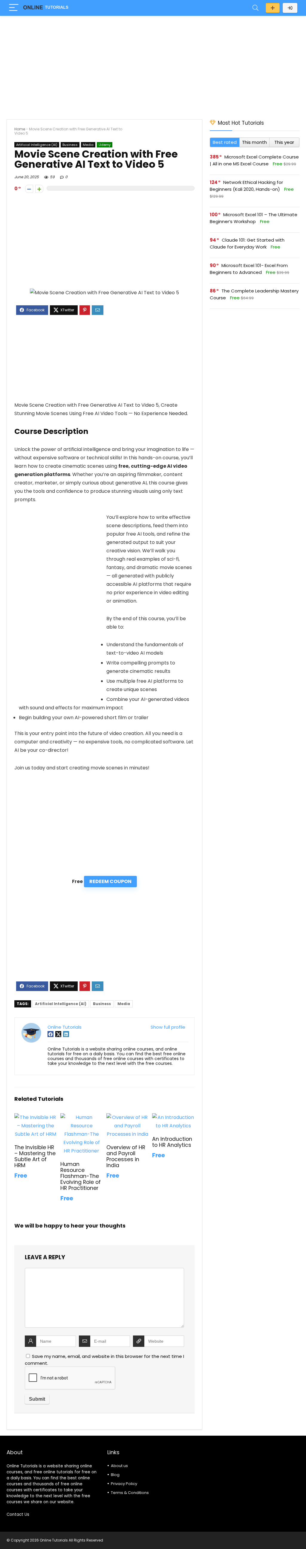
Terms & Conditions (130, 1492)
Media (88, 144)
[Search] (255, 8)
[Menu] (14, 8)
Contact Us (18, 1514)
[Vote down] (29, 189)
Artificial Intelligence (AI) (36, 144)
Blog (115, 1475)
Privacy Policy (124, 1484)
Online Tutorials (65, 1027)
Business (70, 144)
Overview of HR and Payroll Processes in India (125, 1156)
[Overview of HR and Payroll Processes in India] (127, 1117)
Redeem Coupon (110, 881)
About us (119, 1466)
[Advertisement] (153, 64)
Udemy (105, 144)
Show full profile (168, 1027)
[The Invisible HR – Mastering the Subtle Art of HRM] (35, 1117)
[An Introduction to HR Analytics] (173, 1117)
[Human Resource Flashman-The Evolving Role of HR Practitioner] (81, 1117)
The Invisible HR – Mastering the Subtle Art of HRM (35, 1156)
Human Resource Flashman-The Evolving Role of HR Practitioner (80, 1176)
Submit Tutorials (273, 8)
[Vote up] (39, 189)
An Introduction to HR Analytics (172, 1142)
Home (19, 129)
